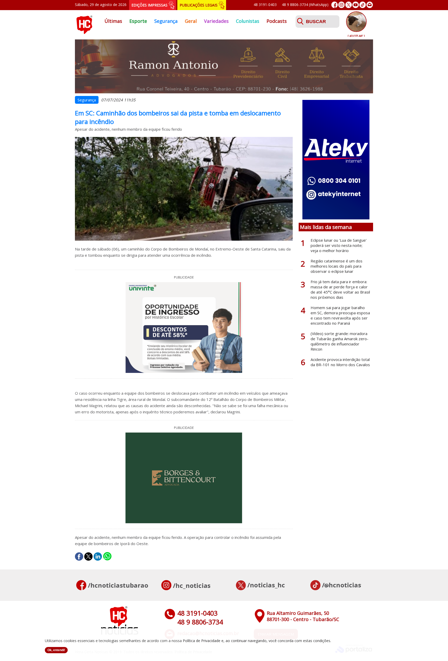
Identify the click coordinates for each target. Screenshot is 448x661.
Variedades (216, 21)
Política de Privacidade (201, 640)
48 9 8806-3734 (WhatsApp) (305, 4)
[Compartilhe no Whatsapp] (107, 556)
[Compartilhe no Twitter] (88, 556)
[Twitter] (348, 4)
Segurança (166, 21)
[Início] (84, 32)
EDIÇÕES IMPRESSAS (149, 5)
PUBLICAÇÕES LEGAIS (199, 5)
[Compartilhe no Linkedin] (98, 556)
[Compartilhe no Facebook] (79, 556)
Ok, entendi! (56, 650)
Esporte (138, 21)
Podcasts (277, 21)
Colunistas (247, 21)
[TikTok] (362, 4)
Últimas (113, 21)
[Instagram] (341, 4)
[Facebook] (334, 4)
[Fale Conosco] (369, 4)
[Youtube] (355, 4)
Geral (191, 21)
